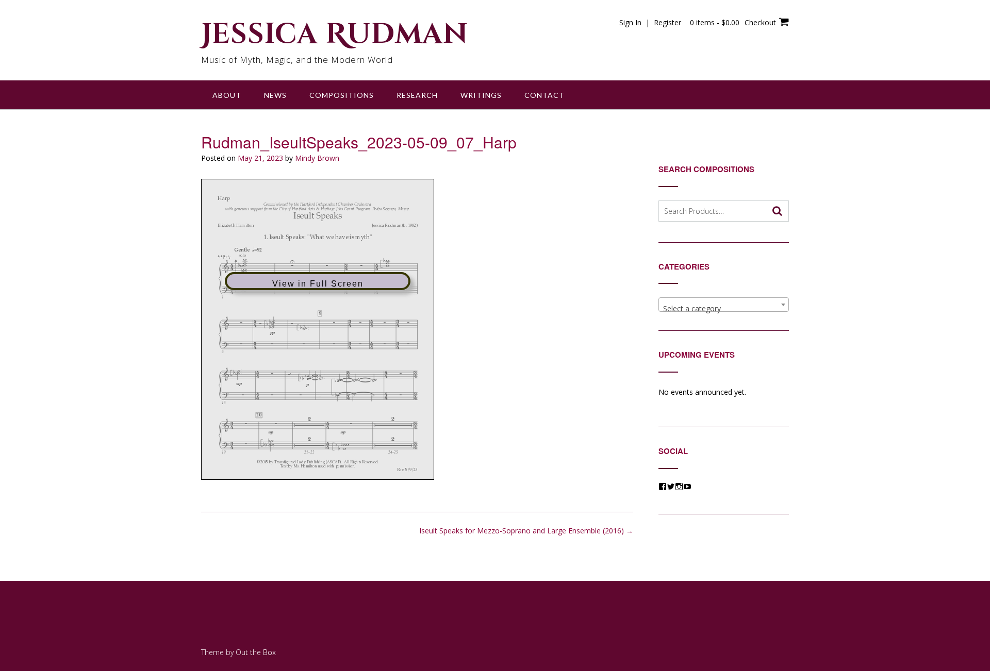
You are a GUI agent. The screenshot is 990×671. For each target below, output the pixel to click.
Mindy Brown (317, 158)
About (226, 95)
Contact (544, 95)
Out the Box (256, 652)
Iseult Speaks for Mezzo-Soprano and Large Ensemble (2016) (526, 530)
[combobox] (723, 304)
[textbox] (723, 309)
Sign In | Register (650, 22)
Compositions (341, 95)
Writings (481, 95)
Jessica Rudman (334, 34)
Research (417, 95)
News (275, 95)
